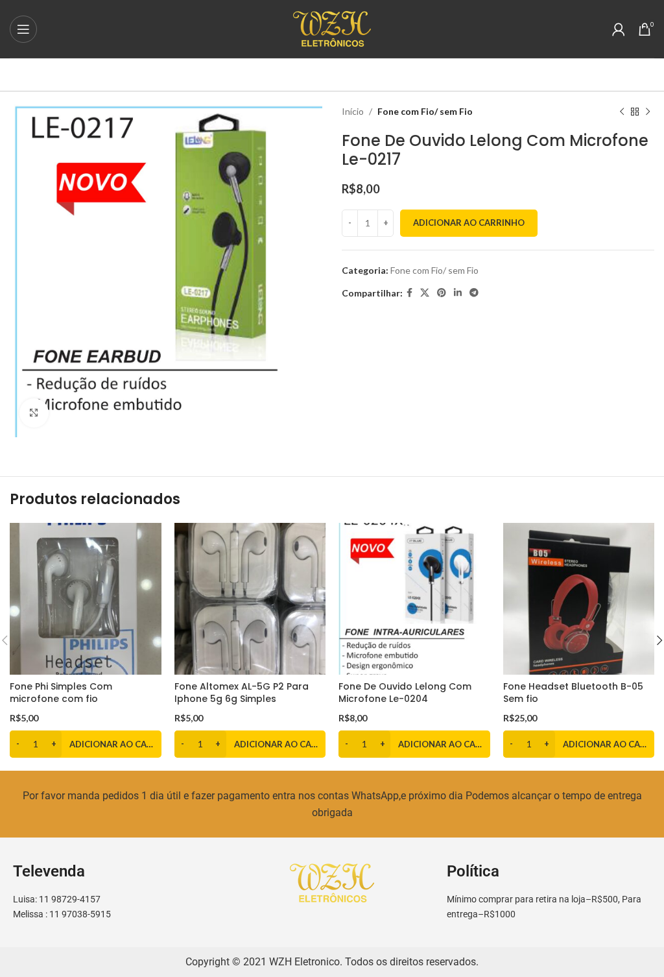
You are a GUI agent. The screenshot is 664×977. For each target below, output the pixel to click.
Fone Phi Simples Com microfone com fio (61, 693)
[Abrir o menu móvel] (23, 29)
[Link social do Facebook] (409, 293)
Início (353, 111)
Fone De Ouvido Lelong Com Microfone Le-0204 (404, 693)
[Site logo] (332, 27)
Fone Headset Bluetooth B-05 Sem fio (573, 693)
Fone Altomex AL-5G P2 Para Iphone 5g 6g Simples (241, 693)
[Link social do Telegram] (474, 293)
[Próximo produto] (647, 111)
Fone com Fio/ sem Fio (425, 111)
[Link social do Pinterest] (441, 293)
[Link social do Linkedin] (458, 293)
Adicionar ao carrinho (469, 222)
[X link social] (424, 293)
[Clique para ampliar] (34, 413)
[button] (85, 744)
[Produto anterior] (621, 111)
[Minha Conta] (619, 29)
